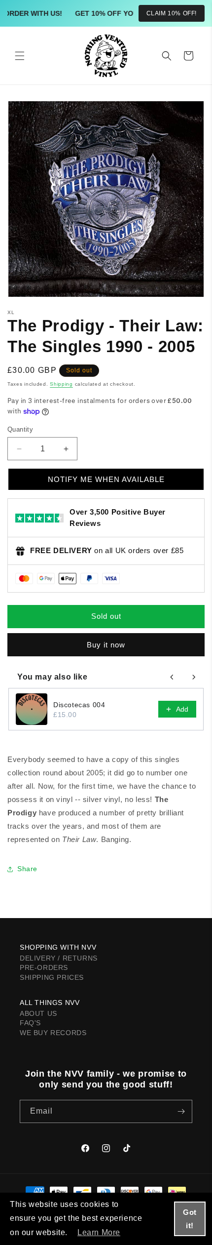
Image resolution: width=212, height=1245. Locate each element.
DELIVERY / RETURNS (59, 958)
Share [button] (27, 869)
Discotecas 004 (79, 705)
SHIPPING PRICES (52, 977)
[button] (20, 56)
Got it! (190, 1219)
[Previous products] (172, 677)
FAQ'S (30, 1023)
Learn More (98, 1232)
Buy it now (106, 645)
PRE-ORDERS (44, 967)
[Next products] (194, 677)
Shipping (61, 384)
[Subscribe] (181, 1111)
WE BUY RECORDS (53, 1033)
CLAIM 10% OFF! (171, 13)
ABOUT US (38, 1013)
